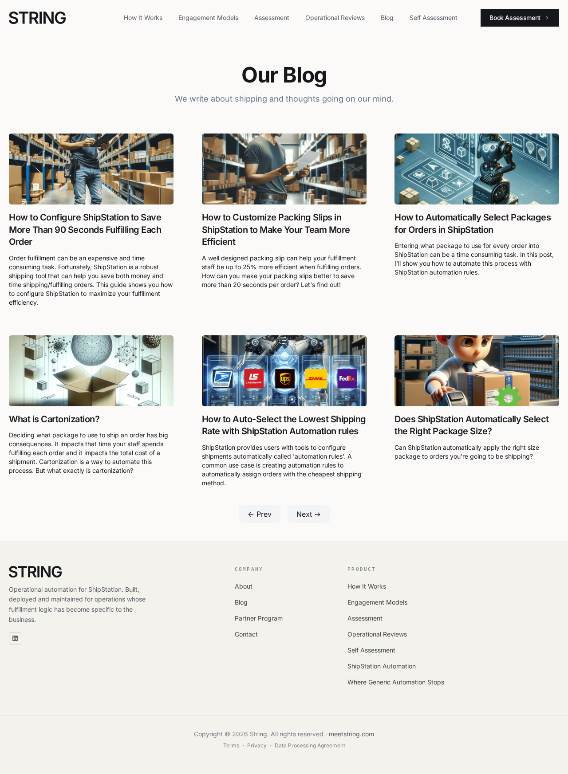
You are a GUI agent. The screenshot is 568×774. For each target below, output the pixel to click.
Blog (387, 17)
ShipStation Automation (381, 666)
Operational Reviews (335, 17)
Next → (308, 514)
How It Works (143, 17)
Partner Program (259, 618)
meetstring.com (351, 734)
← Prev (260, 514)
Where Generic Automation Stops (395, 682)
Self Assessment (434, 17)
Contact (246, 634)
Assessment (271, 17)
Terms (231, 745)
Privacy (257, 745)
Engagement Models (208, 17)
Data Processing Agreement (310, 745)
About (243, 586)
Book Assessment (514, 17)
